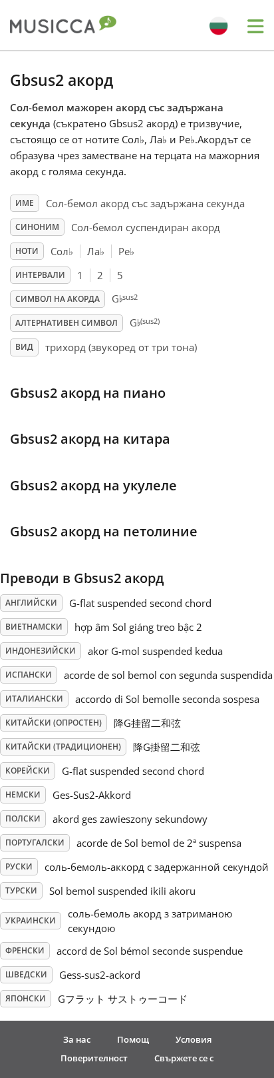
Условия (193, 1039)
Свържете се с (183, 1058)
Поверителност (94, 1058)
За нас (76, 1039)
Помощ (133, 1039)
